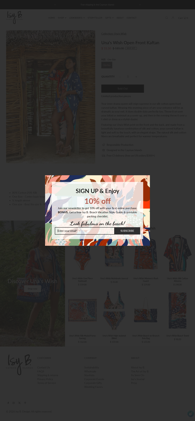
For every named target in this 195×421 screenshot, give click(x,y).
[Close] (146, 178)
